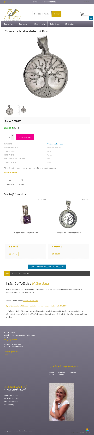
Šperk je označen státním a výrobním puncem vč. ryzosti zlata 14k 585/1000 (36, 306)
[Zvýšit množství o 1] (12, 135)
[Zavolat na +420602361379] (7, 2)
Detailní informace (10, 173)
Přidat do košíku (25, 137)
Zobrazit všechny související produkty (47, 267)
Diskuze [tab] (26, 274)
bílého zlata (40, 283)
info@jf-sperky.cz (10, 340)
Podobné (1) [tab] (16, 274)
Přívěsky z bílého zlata (55, 144)
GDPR (35, 2)
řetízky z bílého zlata (30, 300)
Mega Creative (85, 432)
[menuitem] (8, 24)
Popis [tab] (7, 274)
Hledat (56, 14)
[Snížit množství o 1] (12, 138)
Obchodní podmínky (48, 2)
